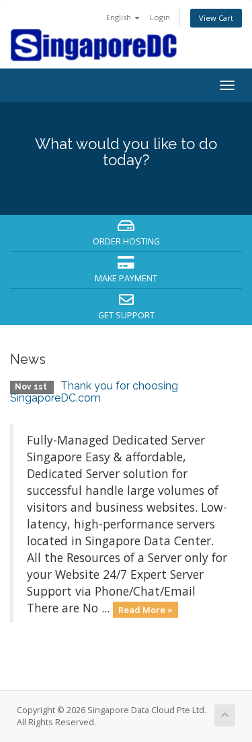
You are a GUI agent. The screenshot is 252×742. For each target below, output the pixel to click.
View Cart (216, 18)
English (119, 17)
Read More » (145, 609)
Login (160, 17)
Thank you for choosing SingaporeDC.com (94, 391)
